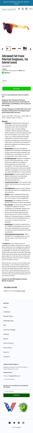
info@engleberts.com (14, 376)
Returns (5, 339)
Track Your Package (9, 330)
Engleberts (18, 427)
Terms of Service (8, 343)
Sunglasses (6, 312)
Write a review (21, 291)
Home (5, 307)
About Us (6, 352)
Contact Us (6, 356)
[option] (8, 48)
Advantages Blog (8, 321)
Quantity (4, 80)
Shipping (6, 334)
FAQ (4, 325)
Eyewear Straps (8, 316)
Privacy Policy (7, 347)
